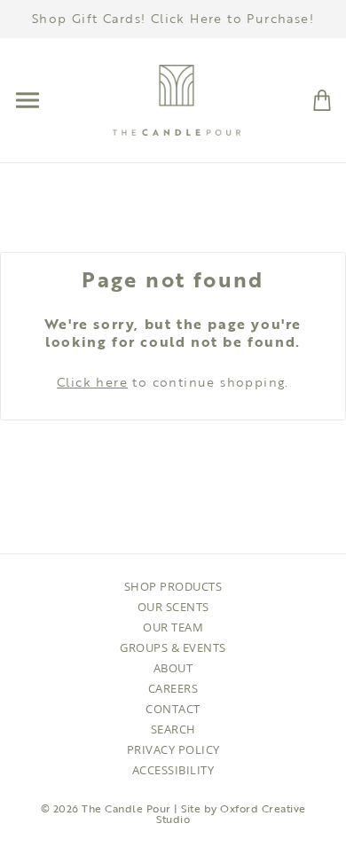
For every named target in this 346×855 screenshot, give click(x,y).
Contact (173, 709)
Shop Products (173, 586)
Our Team (173, 627)
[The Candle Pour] (176, 98)
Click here (92, 382)
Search (173, 729)
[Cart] (322, 99)
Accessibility (173, 770)
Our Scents (173, 607)
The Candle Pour (126, 808)
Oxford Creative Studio (231, 813)
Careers (173, 688)
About (173, 668)
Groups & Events (173, 647)
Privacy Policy (173, 749)
